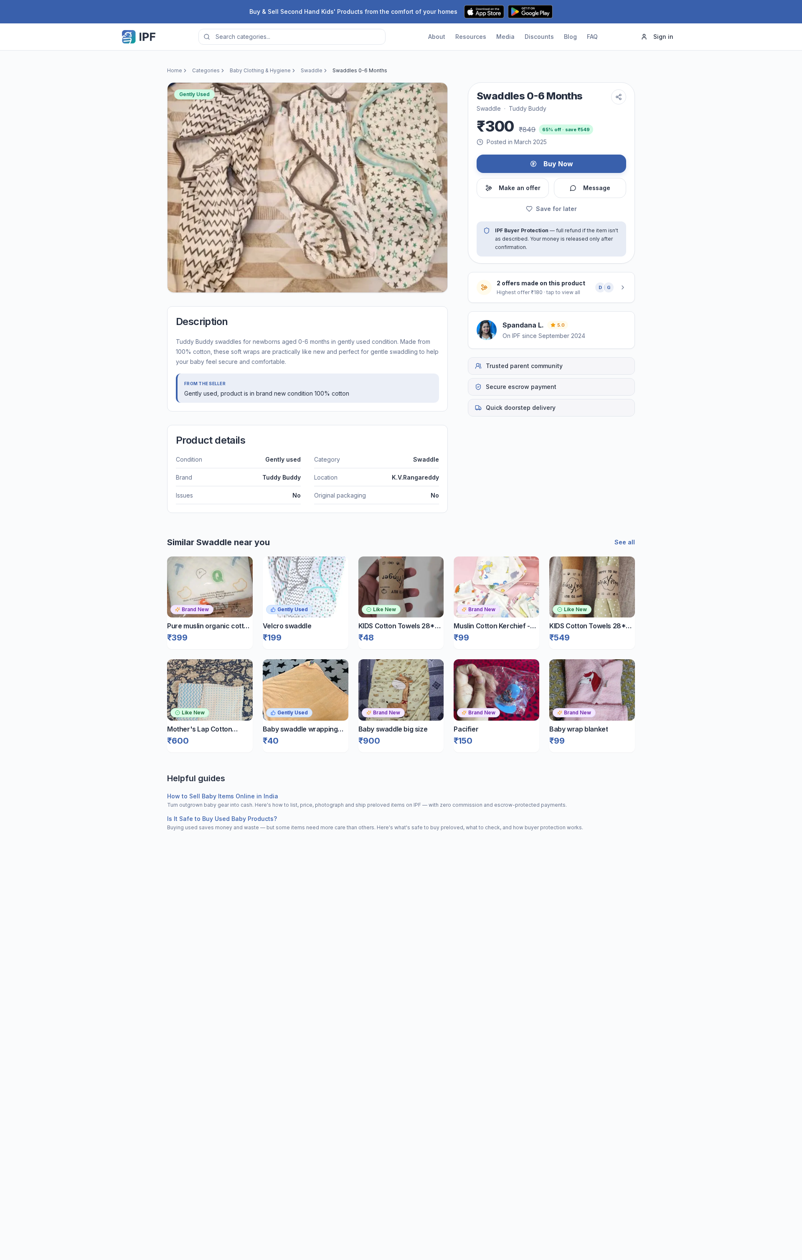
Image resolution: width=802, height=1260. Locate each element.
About (436, 36)
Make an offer (520, 187)
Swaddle (311, 70)
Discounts (539, 36)
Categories (206, 70)
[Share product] (618, 96)
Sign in (663, 36)
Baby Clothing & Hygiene (260, 70)
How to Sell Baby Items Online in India (222, 796)
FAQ (592, 36)
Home (174, 70)
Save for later (556, 208)
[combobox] (292, 37)
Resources (470, 36)
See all (624, 542)
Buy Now (558, 164)
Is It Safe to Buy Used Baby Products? (222, 818)
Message (596, 187)
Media (505, 36)
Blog (570, 36)
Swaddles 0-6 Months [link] (359, 70)
